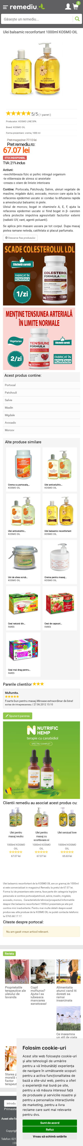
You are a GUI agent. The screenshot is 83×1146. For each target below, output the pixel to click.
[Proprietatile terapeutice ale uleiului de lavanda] (17, 971)
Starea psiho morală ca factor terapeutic (14, 1079)
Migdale (10, 415)
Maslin (9, 407)
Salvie (8, 400)
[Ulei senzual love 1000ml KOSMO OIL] (67, 817)
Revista (9, 953)
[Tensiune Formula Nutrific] (41, 339)
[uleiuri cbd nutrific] (41, 760)
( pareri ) (41, 114)
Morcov (9, 430)
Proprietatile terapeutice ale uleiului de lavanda (15, 992)
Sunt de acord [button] (49, 1122)
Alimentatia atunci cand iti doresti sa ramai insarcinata (66, 994)
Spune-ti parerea (19, 716)
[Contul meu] (68, 6)
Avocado (10, 422)
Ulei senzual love (67, 832)
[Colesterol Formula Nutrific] (41, 274)
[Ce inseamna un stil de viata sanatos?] (68, 1018)
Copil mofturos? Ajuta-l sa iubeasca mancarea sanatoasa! (39, 995)
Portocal (10, 385)
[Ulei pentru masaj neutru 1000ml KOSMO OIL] (16, 817)
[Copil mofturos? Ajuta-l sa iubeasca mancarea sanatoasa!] (43, 971)
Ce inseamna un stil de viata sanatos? (66, 1037)
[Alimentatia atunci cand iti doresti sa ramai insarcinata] (68, 971)
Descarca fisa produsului (21, 237)
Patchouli (11, 392)
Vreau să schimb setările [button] (50, 1136)
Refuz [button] (50, 1129)
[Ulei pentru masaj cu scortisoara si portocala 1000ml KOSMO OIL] (41, 817)
